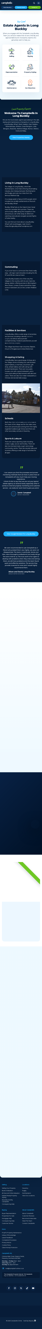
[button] (38, 3)
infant (13, 422)
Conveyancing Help (8, 1204)
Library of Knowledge (9, 1235)
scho (17, 422)
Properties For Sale (8, 1216)
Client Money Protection (9, 1247)
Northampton (26, 1193)
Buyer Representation (9, 1213)
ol (19, 422)
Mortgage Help (7, 1218)
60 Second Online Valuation (11, 1193)
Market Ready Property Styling (9, 1196)
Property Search (21, 7)
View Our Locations (28, 1195)
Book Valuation (8, 7)
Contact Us (34, 7)
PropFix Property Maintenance (11, 1232)
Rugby (24, 1190)
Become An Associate (29, 1218)
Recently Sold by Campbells (7, 1200)
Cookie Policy (6, 1245)
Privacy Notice (6, 1242)
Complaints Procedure (9, 1240)
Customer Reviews (28, 1216)
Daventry (25, 1188)
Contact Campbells (28, 1223)
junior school (27, 422)
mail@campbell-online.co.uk (14, 1268)
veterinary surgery (14, 343)
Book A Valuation (7, 1190)
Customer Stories (7, 1223)
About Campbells (27, 1213)
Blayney (31, 1321)
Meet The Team (27, 1221)
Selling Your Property (8, 1188)
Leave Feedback (7, 1237)
